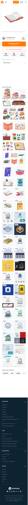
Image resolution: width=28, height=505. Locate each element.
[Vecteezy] (2, 2)
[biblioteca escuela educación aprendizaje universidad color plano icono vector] (8, 342)
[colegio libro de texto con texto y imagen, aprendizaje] (6, 103)
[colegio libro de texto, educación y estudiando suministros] (8, 175)
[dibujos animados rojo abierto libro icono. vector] (8, 212)
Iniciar (21, 2)
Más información (6, 62)
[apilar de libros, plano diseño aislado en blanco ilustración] (8, 246)
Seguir (23, 39)
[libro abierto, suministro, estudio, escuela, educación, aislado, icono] (19, 234)
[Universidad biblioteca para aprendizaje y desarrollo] (9, 110)
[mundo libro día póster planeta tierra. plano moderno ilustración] (7, 233)
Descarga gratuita (14, 44)
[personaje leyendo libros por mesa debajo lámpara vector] (18, 144)
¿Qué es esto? (12, 59)
